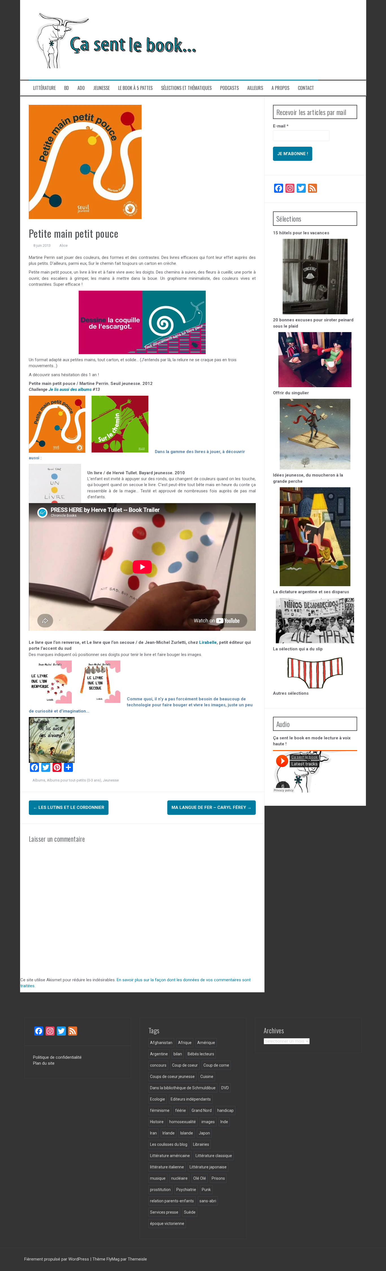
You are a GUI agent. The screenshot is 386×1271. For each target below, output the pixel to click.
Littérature (44, 88)
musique (158, 1178)
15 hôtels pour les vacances (301, 232)
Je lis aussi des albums (70, 389)
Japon (204, 1133)
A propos (280, 88)
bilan (178, 1054)
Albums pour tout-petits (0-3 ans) (74, 780)
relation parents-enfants (172, 1201)
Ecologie (157, 1099)
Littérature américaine (170, 1155)
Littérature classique (214, 1155)
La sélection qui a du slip (298, 648)
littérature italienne (167, 1167)
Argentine (159, 1054)
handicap (225, 1110)
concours (158, 1065)
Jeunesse (101, 88)
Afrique (185, 1042)
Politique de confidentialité (57, 1057)
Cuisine (206, 1076)
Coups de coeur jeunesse (172, 1076)
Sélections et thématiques (186, 88)
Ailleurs (255, 88)
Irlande (168, 1133)
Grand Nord (202, 1110)
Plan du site (44, 1063)
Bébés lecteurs (201, 1054)
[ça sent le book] (113, 39)
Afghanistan (161, 1042)
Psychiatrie (186, 1189)
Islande (186, 1133)
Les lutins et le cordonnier (68, 807)
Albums (38, 780)
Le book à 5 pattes (135, 88)
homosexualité (182, 1122)
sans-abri (207, 1201)
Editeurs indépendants (191, 1099)
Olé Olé (199, 1178)
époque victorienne (167, 1223)
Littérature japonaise (208, 1167)
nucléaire (179, 1178)
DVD (225, 1088)
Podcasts (229, 88)
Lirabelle (208, 642)
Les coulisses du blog (168, 1144)
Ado (81, 88)
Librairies (201, 1144)
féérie (180, 1110)
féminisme (160, 1110)
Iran (153, 1133)
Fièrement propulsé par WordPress (57, 1259)
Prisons (218, 1178)
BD (66, 88)
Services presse (164, 1212)
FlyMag (113, 1259)
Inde (224, 1122)
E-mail (281, 126)
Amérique (206, 1042)
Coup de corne (216, 1065)
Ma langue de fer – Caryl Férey (211, 807)
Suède (190, 1212)
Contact (306, 88)
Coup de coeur (185, 1065)
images (208, 1122)
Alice (63, 245)
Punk (206, 1189)
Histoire (157, 1122)
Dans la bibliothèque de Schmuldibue (183, 1088)
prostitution (160, 1189)
